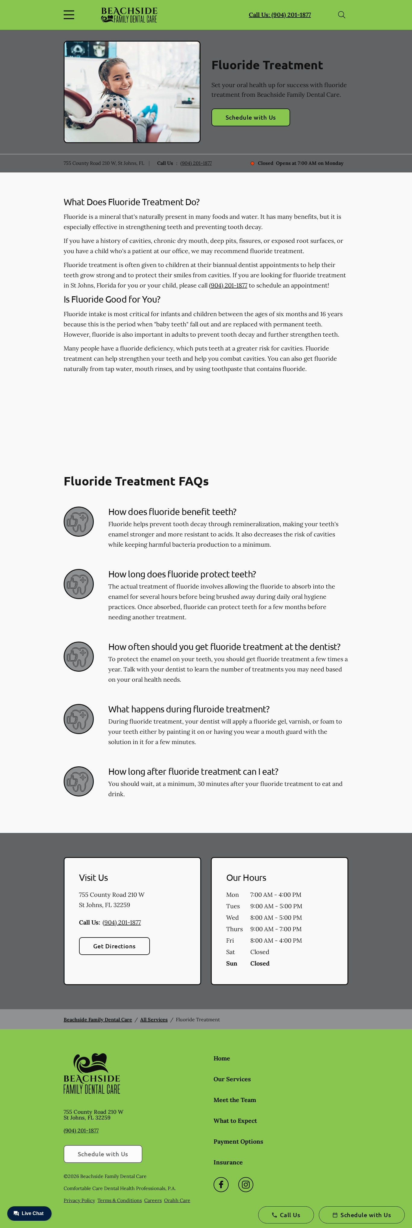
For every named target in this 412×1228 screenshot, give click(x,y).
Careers (153, 1200)
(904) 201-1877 (196, 163)
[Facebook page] (221, 1184)
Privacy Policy (79, 1200)
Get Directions (114, 946)
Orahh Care (177, 1200)
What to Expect (235, 1120)
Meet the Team (235, 1100)
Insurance (228, 1162)
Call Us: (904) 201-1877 (280, 14)
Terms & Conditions (119, 1200)
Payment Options (238, 1141)
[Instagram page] (245, 1184)
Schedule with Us (251, 117)
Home (222, 1058)
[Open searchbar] (341, 14)
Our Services (232, 1079)
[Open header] (70, 14)
